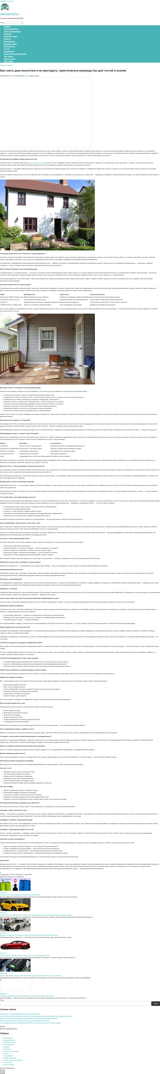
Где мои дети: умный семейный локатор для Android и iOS (20, 895)
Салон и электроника (12, 31)
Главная (7, 27)
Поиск (2, 1000)
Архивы (2, 1029)
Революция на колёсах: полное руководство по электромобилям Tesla (24, 955)
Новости (7, 39)
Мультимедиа (9, 41)
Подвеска (8, 34)
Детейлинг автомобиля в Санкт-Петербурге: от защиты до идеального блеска (27, 996)
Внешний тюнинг (10, 44)
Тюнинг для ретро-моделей (15, 54)
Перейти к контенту (7, 1)
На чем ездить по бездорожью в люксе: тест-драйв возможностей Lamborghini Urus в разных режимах (36, 915)
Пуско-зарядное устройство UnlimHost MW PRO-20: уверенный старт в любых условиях (30, 975)
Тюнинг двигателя (11, 29)
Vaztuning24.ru (9, 13)
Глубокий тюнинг (10, 36)
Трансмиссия (9, 51)
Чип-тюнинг (8, 56)
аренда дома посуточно (37, 163)
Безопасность (9, 46)
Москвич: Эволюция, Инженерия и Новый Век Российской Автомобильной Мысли (29, 935)
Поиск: (2, 23)
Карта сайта (8, 61)
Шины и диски (9, 59)
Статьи (6, 49)
